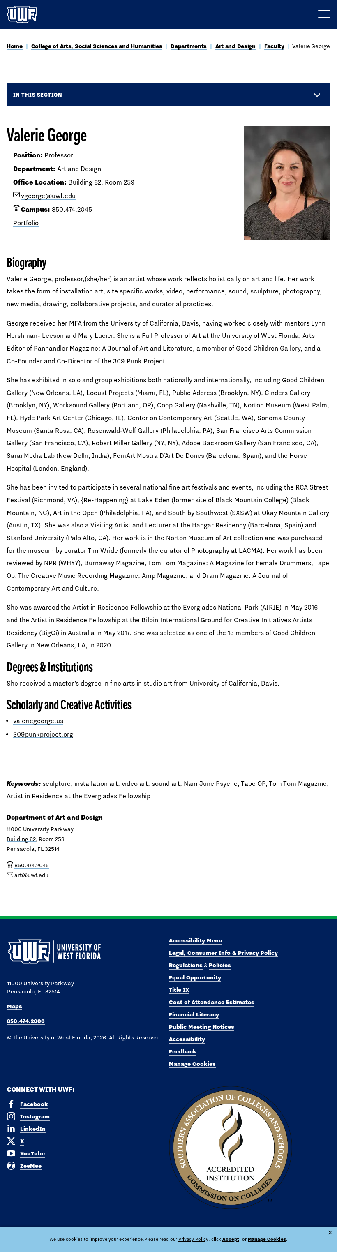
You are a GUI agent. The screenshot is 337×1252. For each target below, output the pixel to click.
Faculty (274, 46)
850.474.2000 (26, 1021)
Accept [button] (230, 1239)
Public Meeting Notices (201, 1026)
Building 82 (21, 839)
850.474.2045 (72, 209)
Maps (14, 1006)
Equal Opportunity (195, 977)
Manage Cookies (192, 1063)
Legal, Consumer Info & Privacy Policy (223, 952)
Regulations (186, 965)
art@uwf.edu (31, 875)
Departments (189, 46)
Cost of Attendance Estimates (211, 1002)
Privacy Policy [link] (193, 1239)
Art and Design (235, 46)
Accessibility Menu (195, 940)
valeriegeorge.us (38, 721)
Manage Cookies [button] (267, 1239)
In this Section (37, 94)
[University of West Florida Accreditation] (230, 1148)
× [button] (330, 1232)
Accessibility (187, 1039)
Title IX (179, 989)
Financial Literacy (194, 1014)
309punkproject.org (43, 734)
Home (15, 46)
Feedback (182, 1051)
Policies (220, 965)
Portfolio (26, 223)
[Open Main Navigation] (324, 14)
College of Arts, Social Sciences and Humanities (96, 46)
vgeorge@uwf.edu (48, 196)
